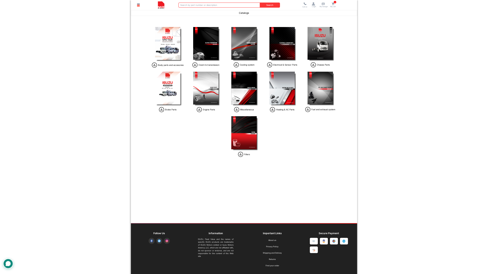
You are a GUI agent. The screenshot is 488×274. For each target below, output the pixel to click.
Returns (272, 259)
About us (272, 240)
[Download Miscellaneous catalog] (236, 109)
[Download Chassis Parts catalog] (313, 64)
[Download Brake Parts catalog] (161, 109)
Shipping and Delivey (272, 253)
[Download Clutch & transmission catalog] (194, 64)
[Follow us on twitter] (159, 241)
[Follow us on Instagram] (167, 241)
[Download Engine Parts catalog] (199, 109)
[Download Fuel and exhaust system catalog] (307, 109)
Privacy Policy (272, 246)
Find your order (272, 265)
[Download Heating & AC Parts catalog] (272, 109)
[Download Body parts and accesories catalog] (154, 65)
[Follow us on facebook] (152, 241)
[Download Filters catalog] (240, 154)
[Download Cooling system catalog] (236, 64)
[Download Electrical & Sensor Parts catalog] (269, 64)
